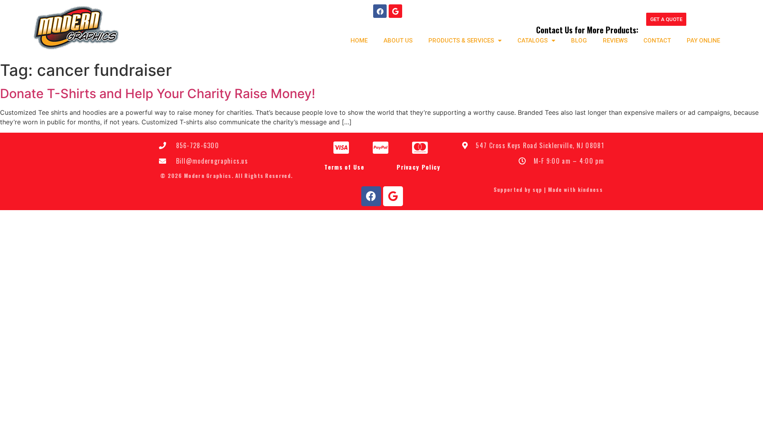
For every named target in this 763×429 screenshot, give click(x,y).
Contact (657, 40)
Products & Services (461, 40)
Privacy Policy (418, 166)
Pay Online (703, 40)
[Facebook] (380, 11)
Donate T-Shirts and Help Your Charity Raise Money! (157, 93)
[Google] (395, 11)
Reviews (615, 40)
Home (359, 40)
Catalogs (532, 40)
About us (397, 40)
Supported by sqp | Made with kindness (548, 189)
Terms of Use (344, 166)
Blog (579, 40)
